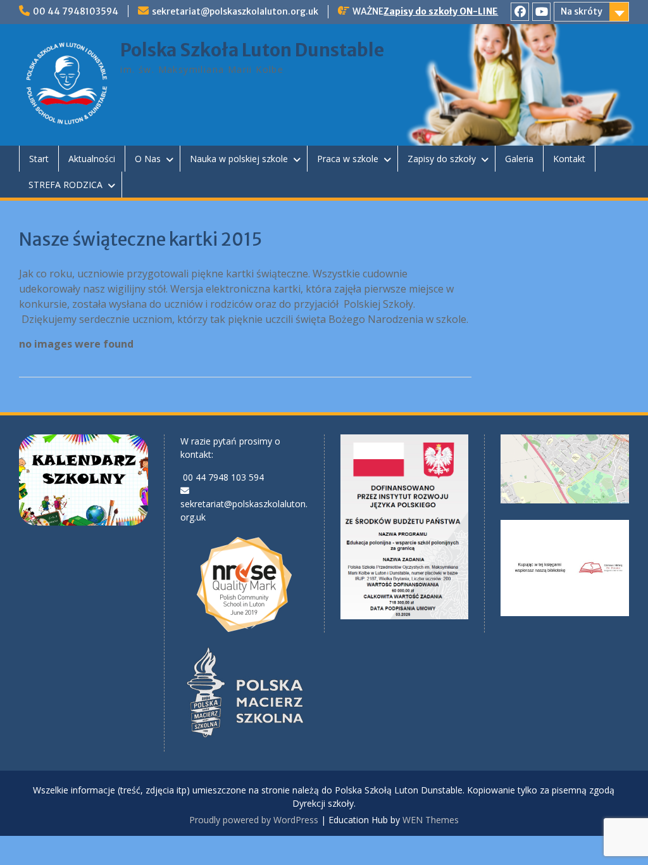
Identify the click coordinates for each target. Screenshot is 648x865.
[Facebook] (520, 12)
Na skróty (581, 11)
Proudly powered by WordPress (253, 820)
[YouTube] (541, 12)
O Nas (148, 159)
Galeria (519, 159)
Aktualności (91, 159)
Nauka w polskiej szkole (239, 159)
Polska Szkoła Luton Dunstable (252, 50)
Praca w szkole (347, 159)
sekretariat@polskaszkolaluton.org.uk (235, 11)
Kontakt (569, 159)
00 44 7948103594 (75, 11)
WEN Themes (430, 820)
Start (39, 159)
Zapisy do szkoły (442, 159)
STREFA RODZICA (65, 185)
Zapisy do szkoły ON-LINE (440, 11)
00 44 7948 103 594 (223, 477)
